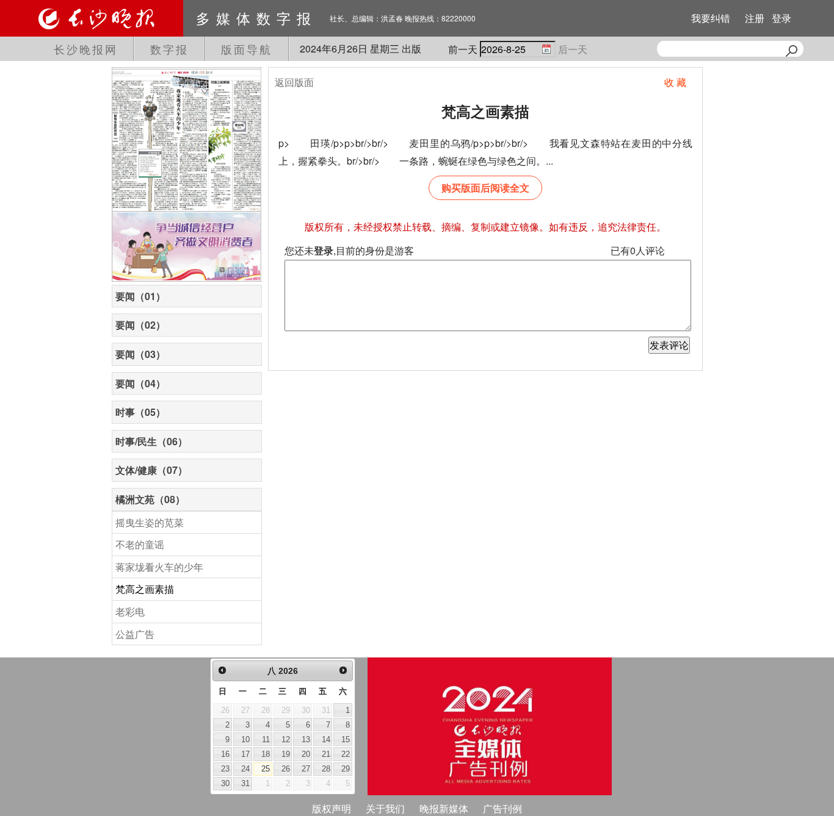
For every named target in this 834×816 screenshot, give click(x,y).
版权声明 (331, 808)
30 (225, 783)
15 (345, 739)
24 (245, 768)
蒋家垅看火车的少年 (159, 567)
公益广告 (134, 634)
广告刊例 (502, 808)
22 (345, 754)
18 (265, 754)
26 (285, 768)
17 (245, 754)
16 (225, 754)
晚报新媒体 (443, 808)
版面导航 (246, 49)
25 (265, 768)
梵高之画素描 (144, 589)
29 (345, 768)
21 (326, 754)
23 (225, 768)
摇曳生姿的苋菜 (149, 522)
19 (285, 754)
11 (266, 739)
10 (245, 739)
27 (306, 768)
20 (306, 754)
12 (285, 739)
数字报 (169, 49)
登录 (781, 18)
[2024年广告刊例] (490, 726)
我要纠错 (710, 18)
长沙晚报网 (86, 49)
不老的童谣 (139, 544)
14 (326, 739)
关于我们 (385, 808)
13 (306, 739)
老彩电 (130, 611)
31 (245, 783)
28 (326, 768)
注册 (754, 18)
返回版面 (294, 82)
